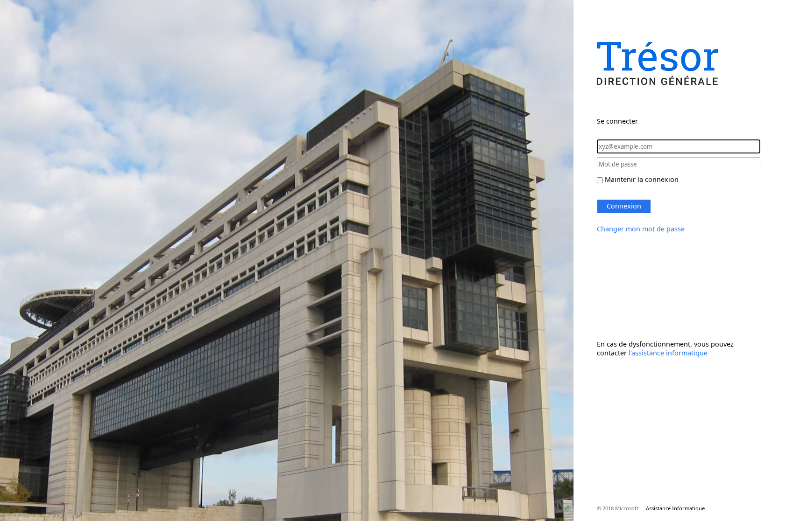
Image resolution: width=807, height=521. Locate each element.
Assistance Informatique (675, 508)
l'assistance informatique (668, 352)
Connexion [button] (624, 205)
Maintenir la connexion (642, 179)
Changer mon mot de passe (641, 228)
